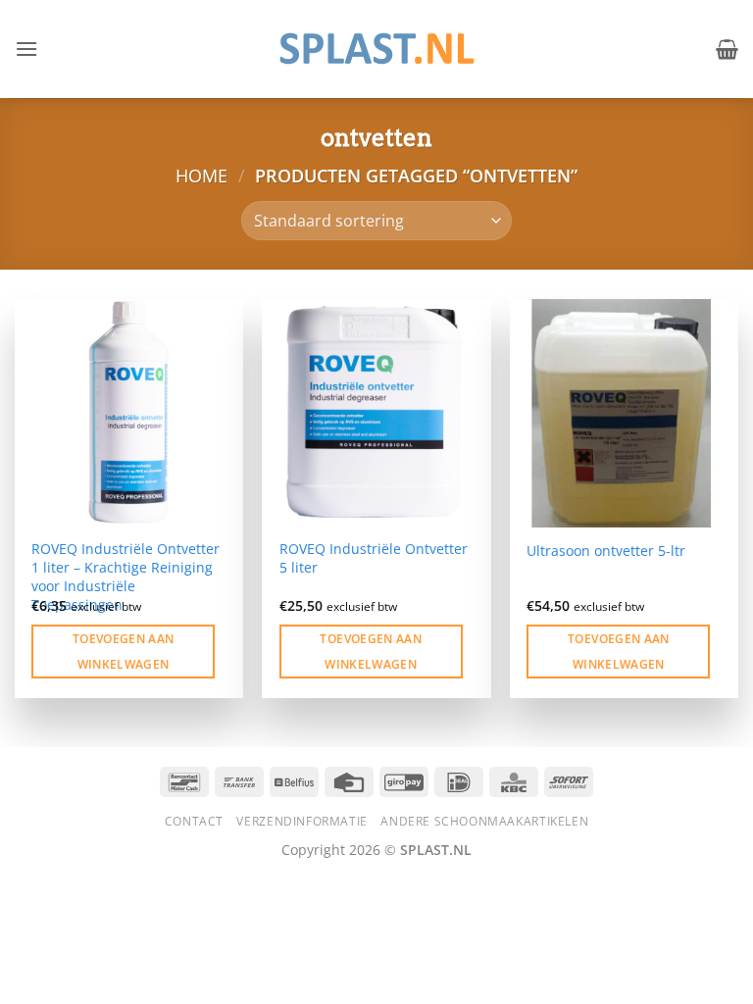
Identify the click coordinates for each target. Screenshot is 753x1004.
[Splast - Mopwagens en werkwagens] (376, 48)
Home (201, 175)
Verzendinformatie (301, 821)
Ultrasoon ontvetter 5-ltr (606, 551)
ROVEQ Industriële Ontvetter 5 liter (373, 558)
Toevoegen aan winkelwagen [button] (124, 651)
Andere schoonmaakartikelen (484, 821)
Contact (194, 821)
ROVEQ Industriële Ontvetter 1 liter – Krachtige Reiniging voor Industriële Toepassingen (125, 576)
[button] (26, 49)
